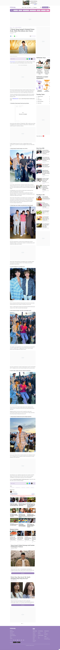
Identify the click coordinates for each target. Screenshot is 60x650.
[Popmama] (13, 7)
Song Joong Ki (12, 61)
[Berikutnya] (35, 534)
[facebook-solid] (29, 59)
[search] (40, 7)
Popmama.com (15, 98)
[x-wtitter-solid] (32, 59)
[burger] (49, 7)
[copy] (34, 59)
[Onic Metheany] (11, 492)
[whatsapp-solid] (27, 59)
